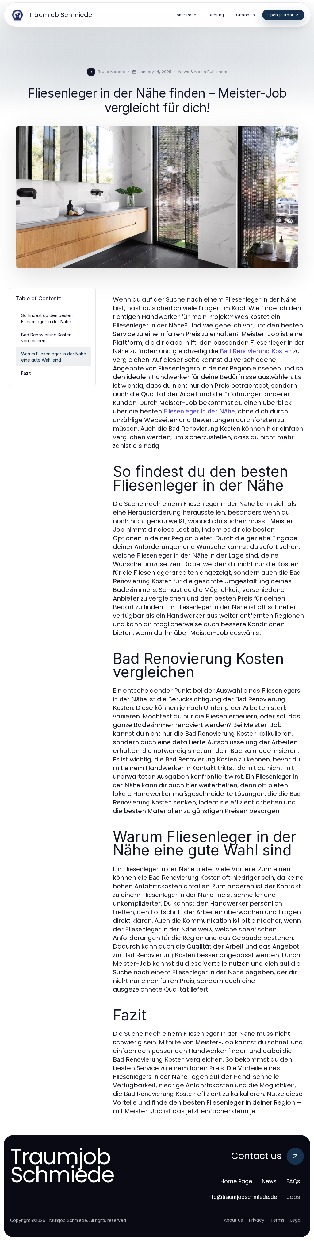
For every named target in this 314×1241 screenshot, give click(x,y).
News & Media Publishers (202, 71)
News (269, 1181)
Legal (295, 1220)
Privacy (256, 1220)
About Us (233, 1220)
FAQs (293, 1181)
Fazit (26, 373)
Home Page (236, 1181)
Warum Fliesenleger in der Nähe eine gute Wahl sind (53, 356)
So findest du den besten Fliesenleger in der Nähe (47, 318)
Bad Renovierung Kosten (256, 351)
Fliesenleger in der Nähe (199, 411)
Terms (277, 1220)
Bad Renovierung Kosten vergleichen (46, 337)
